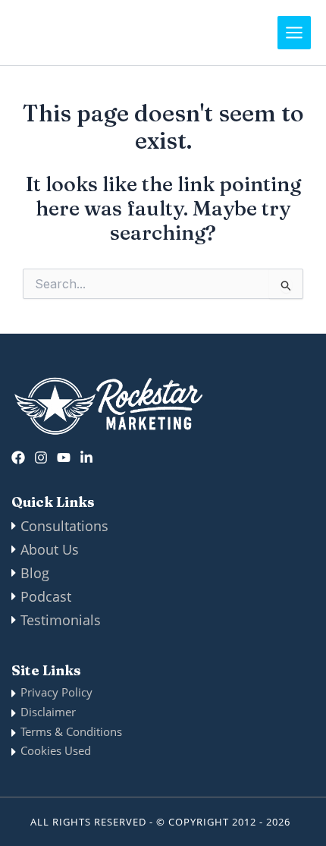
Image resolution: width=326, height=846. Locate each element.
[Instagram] (41, 457)
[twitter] (64, 457)
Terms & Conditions (71, 731)
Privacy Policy (56, 692)
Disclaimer (48, 711)
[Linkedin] (86, 457)
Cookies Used (55, 750)
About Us (49, 549)
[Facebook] (18, 457)
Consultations (64, 526)
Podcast (45, 596)
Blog (34, 573)
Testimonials (60, 620)
